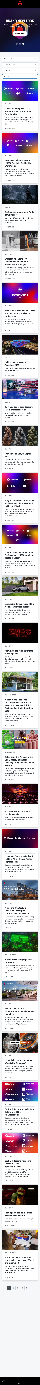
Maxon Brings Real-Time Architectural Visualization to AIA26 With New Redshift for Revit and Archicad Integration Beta (19, 705)
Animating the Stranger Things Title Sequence (19, 652)
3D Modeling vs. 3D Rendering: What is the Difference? (18, 1062)
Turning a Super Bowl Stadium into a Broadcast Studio (19, 408)
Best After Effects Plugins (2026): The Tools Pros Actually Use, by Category (20, 313)
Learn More (20, 35)
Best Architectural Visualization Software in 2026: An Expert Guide (19, 1112)
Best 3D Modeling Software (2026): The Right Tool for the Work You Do (18, 163)
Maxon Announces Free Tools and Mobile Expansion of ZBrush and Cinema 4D (19, 1260)
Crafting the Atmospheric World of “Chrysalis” (19, 213)
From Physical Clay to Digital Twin (18, 455)
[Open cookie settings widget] (3, 1381)
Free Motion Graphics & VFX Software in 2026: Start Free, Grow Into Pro (18, 111)
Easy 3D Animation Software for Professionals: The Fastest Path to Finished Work (19, 503)
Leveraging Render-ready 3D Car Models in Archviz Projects (19, 605)
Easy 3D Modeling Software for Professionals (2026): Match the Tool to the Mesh (19, 555)
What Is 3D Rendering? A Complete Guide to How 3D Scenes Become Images (17, 261)
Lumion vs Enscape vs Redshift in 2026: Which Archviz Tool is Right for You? (19, 859)
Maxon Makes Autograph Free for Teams (18, 961)
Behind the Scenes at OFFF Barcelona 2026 (17, 364)
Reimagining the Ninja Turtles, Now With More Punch (18, 1214)
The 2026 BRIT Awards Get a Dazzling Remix (17, 813)
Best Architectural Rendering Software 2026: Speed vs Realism (18, 1164)
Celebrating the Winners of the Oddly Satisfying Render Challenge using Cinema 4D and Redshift (19, 761)
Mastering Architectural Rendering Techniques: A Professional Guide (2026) (17, 911)
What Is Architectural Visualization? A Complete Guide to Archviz (19, 1011)
